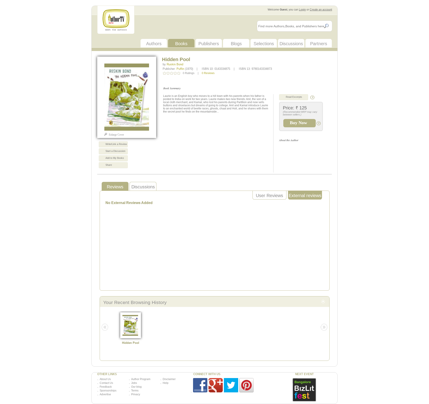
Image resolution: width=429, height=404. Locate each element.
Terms (135, 390)
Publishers (208, 43)
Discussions (291, 43)
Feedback (106, 386)
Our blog (136, 386)
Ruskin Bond (175, 64)
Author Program (140, 379)
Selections (264, 43)
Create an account (321, 9)
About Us (105, 379)
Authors (154, 43)
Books (181, 43)
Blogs (236, 43)
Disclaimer (169, 379)
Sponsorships (108, 390)
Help (165, 383)
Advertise (105, 394)
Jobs (134, 383)
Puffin (180, 68)
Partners (318, 43)
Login (302, 9)
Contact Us (106, 383)
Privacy (135, 394)
